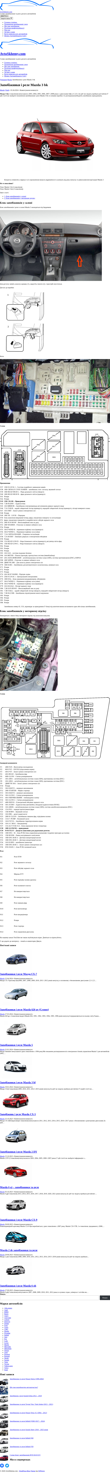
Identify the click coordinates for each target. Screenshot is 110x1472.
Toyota (6, 1364)
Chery (6, 1316)
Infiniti (6, 1335)
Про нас (7, 30)
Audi (6, 1310)
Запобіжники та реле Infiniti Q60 (21, 1438)
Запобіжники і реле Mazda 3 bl (18, 1082)
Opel (6, 1352)
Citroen (6, 1320)
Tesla (6, 1362)
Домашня (3, 80)
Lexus (6, 1343)
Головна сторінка (10, 22)
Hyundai (7, 1333)
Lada (6, 1341)
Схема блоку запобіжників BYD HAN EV (25, 1455)
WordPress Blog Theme (27, 1471)
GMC (6, 1329)
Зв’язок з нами (9, 32)
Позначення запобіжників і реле (16, 24)
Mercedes (7, 1347)
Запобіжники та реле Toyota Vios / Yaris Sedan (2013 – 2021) (31, 1404)
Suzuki (6, 1360)
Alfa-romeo (8, 1308)
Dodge (6, 1323)
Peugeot (7, 1354)
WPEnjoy (41, 1471)
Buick (6, 1314)
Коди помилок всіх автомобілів (15, 34)
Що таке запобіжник (11, 26)
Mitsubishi (7, 1349)
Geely (6, 1327)
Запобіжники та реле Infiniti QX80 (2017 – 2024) (27, 1421)
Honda (6, 1331)
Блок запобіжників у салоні (15, 196)
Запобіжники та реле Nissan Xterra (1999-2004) (27, 1379)
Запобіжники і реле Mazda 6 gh (18, 1285)
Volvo (6, 1368)
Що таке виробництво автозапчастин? (24, 1387)
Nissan (6, 1350)
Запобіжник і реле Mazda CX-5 (18, 1114)
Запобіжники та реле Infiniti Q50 (21, 1446)
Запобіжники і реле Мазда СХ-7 (18, 974)
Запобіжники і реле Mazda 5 (16, 1045)
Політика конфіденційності (14, 28)
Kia (5, 1339)
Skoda (6, 1358)
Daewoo (7, 1322)
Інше (6, 1370)
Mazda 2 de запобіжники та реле (18, 1250)
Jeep (5, 1337)
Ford (6, 1325)
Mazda (9, 80)
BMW (6, 1312)
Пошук (2, 1294)
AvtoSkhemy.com (6, 12)
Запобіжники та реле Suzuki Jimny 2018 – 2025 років (29, 1430)
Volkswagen (8, 1366)
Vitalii (7, 90)
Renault (7, 1356)
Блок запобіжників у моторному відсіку (19, 198)
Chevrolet (7, 1318)
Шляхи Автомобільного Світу (15, 36)
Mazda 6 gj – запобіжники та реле (19, 1187)
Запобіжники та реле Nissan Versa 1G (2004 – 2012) (28, 1413)
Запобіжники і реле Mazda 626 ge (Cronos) (24, 1009)
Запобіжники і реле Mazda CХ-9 (18, 1219)
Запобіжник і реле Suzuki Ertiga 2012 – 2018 (26, 1396)
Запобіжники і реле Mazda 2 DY (18, 1151)
